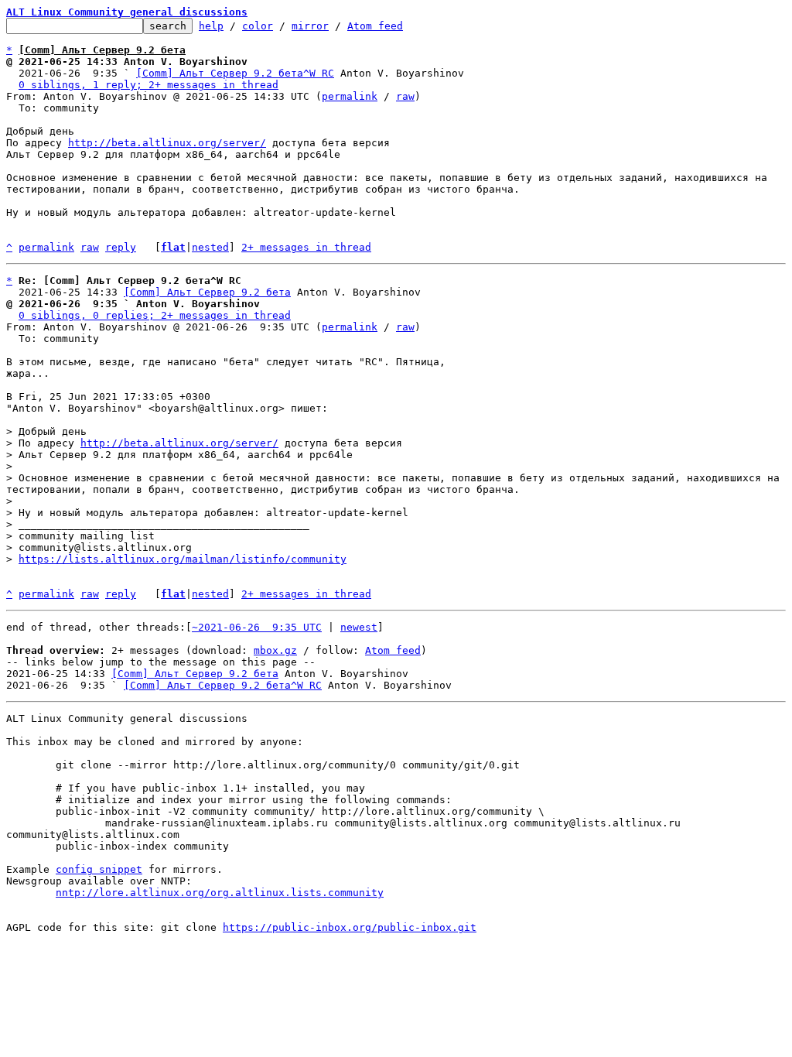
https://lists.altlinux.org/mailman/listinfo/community (182, 559)
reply (120, 247)
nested (210, 247)
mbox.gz (275, 650)
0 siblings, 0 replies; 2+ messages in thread (155, 315)
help (211, 26)
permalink (349, 96)
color (257, 26)
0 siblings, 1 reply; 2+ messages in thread (148, 85)
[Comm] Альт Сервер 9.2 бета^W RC (235, 73)
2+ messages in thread (306, 247)
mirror (310, 26)
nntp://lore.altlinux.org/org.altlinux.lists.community (220, 892)
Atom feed (375, 26)
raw (405, 96)
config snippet (99, 869)
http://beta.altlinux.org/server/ (167, 143)
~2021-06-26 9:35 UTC (257, 627)
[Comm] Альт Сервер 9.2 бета (207, 292)
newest (358, 627)
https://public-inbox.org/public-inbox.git (349, 927)
